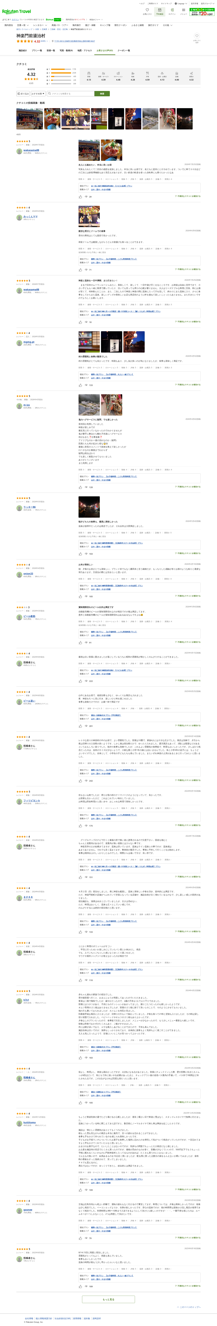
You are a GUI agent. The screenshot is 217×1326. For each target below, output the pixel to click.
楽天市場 (194, 4)
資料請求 (97, 1318)
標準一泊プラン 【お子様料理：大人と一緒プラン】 (112, 374)
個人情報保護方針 (44, 1318)
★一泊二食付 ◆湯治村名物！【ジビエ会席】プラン (111, 186)
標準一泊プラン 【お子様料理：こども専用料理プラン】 (114, 259)
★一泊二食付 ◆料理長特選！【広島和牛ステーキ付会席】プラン (117, 543)
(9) (66, 50)
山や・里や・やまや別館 (101, 189)
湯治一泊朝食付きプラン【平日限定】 (106, 715)
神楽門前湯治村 (30, 35)
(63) (105, 50)
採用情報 (77, 1318)
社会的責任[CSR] (63, 1318)
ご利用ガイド (152, 4)
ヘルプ (142, 4)
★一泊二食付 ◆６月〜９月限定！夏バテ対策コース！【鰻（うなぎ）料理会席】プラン (126, 311)
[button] (29, 118)
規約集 (87, 1318)
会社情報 (29, 1318)
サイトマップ (166, 4)
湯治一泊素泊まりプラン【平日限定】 (106, 1092)
